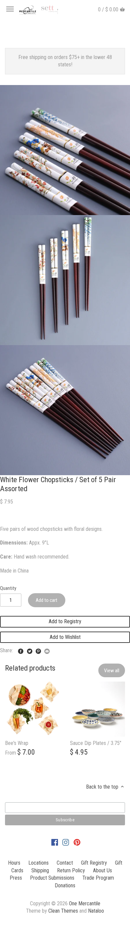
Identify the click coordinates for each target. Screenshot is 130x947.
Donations (65, 885)
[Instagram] (65, 842)
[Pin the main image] (38, 650)
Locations (38, 863)
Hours (14, 863)
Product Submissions (52, 878)
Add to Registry (65, 621)
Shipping (40, 870)
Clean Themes (63, 911)
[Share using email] (47, 650)
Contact (65, 863)
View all (111, 671)
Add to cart (46, 600)
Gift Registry (94, 863)
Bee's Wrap (16, 743)
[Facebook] (54, 842)
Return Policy (71, 870)
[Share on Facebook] (20, 650)
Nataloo (96, 911)
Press (16, 878)
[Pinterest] (77, 842)
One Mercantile (84, 903)
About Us (102, 870)
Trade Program (98, 878)
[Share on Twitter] (29, 650)
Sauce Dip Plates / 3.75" (95, 743)
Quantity (8, 588)
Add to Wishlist (65, 637)
